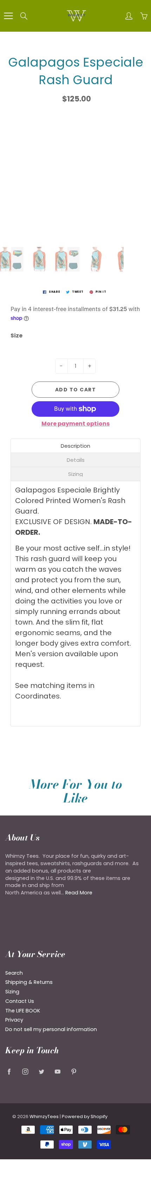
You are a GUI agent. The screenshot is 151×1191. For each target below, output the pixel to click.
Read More (78, 892)
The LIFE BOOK (22, 1010)
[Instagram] (25, 1071)
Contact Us (19, 1001)
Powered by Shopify (84, 1116)
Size (16, 336)
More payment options (75, 424)
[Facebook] (9, 1071)
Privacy (14, 1019)
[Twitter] (41, 1071)
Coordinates (37, 696)
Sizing (12, 991)
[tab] (75, 446)
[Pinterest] (73, 1071)
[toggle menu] (8, 16)
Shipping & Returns (29, 982)
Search (14, 972)
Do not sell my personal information (51, 1029)
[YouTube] (57, 1071)
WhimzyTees (44, 1116)
